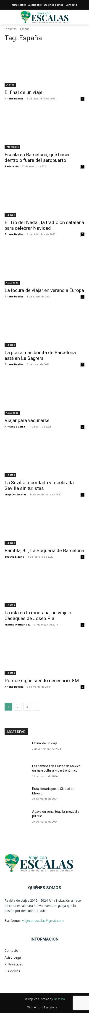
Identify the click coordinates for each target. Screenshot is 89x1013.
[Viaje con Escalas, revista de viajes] (44, 863)
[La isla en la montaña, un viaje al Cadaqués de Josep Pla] (44, 587)
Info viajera (12, 146)
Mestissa (59, 999)
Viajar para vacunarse (27, 420)
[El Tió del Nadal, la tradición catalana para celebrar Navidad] (44, 197)
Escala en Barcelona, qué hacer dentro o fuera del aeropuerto (37, 157)
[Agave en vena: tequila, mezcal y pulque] (17, 818)
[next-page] (36, 707)
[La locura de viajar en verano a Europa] (44, 265)
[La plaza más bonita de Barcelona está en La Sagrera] (44, 327)
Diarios (10, 84)
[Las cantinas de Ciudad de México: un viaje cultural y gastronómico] (17, 772)
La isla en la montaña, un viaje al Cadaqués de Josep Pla (39, 615)
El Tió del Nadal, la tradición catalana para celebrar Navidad (44, 225)
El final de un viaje (23, 92)
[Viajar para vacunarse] (44, 395)
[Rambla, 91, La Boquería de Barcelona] (44, 525)
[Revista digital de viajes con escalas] (44, 17)
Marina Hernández (18, 624)
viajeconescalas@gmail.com (43, 920)
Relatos (10, 214)
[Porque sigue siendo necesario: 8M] (44, 655)
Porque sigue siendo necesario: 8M (42, 680)
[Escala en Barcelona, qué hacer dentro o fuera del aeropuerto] (44, 129)
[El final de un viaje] (44, 67)
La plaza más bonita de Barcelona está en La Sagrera (40, 355)
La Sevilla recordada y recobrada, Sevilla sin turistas (40, 485)
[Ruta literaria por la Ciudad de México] (17, 795)
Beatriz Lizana (14, 556)
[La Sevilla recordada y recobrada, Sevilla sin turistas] (44, 457)
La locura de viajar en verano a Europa (44, 290)
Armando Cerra (15, 426)
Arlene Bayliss (14, 98)
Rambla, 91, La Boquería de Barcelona (44, 550)
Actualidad (12, 282)
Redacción (12, 166)
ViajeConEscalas (15, 494)
